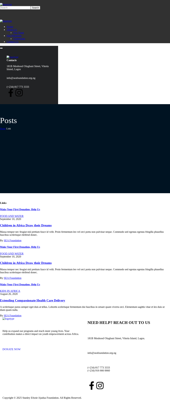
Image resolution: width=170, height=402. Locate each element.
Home (3, 128)
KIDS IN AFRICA (10, 291)
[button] (42, 348)
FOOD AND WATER (12, 216)
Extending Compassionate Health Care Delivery (32, 300)
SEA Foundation (12, 240)
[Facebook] (11, 93)
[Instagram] (19, 93)
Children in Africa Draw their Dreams (26, 225)
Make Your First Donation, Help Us (20, 209)
